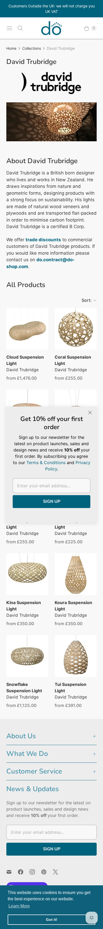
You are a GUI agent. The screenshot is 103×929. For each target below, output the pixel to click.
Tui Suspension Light (70, 687)
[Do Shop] (51, 28)
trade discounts (43, 239)
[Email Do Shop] (12, 872)
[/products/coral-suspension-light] (76, 329)
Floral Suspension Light (24, 524)
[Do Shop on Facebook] (24, 872)
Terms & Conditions (45, 462)
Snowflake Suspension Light (24, 687)
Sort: (84, 300)
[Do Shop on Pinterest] (47, 872)
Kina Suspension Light (23, 605)
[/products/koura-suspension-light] (76, 574)
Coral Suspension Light (73, 360)
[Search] (20, 28)
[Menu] (9, 28)
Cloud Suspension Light (25, 360)
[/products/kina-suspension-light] (27, 574)
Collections (31, 48)
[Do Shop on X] (58, 872)
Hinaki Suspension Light (74, 524)
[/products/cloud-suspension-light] (27, 329)
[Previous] (15, 124)
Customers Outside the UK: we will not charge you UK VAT (51, 9)
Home (11, 48)
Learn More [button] (19, 906)
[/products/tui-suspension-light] (76, 656)
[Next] (88, 124)
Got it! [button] (51, 919)
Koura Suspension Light (73, 605)
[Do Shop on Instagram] (35, 872)
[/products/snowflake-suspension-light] (27, 656)
